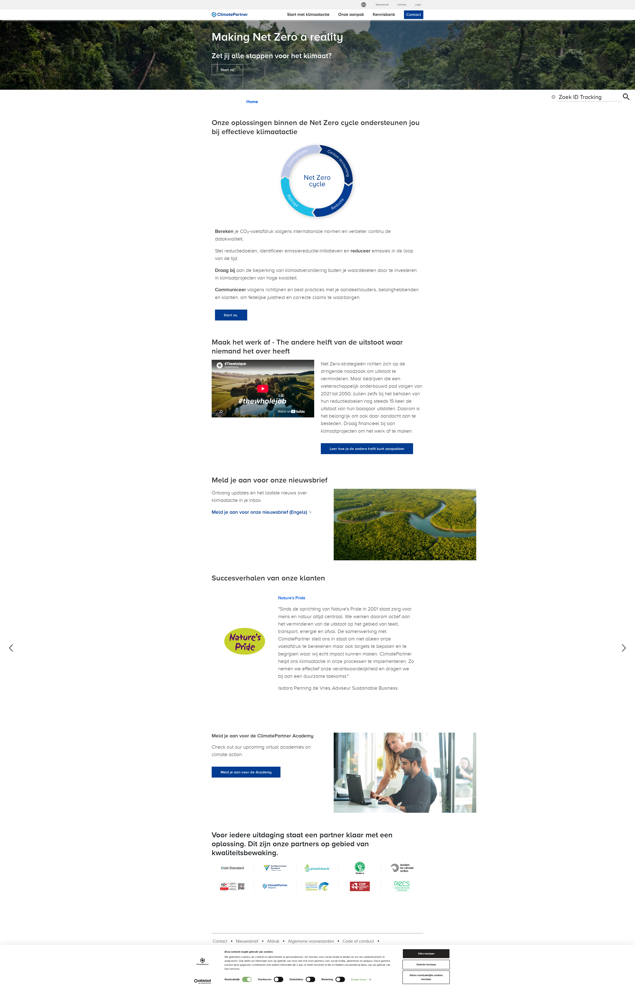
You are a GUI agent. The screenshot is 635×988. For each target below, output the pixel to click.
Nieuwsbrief (382, 4)
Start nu (227, 69)
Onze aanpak (351, 14)
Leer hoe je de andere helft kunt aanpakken (367, 448)
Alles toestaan (426, 953)
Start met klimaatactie (308, 14)
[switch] (278, 979)
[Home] (230, 14)
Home (252, 101)
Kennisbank (384, 14)
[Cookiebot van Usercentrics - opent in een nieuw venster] (202, 981)
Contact (413, 14)
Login (418, 4)
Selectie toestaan (426, 964)
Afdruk (273, 941)
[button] (363, 4)
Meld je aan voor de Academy (246, 772)
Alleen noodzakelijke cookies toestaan (426, 977)
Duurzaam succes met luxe (304, 598)
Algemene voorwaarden (311, 941)
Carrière (401, 4)
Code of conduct (358, 941)
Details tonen (358, 979)
